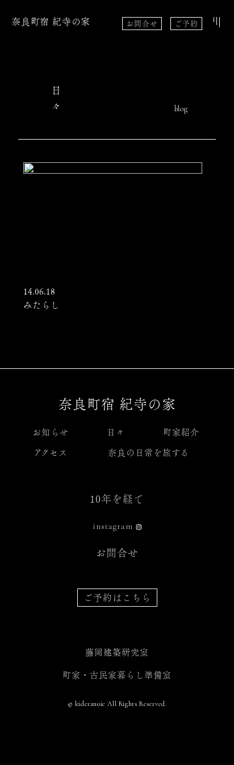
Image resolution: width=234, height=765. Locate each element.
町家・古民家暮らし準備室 (117, 675)
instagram (113, 526)
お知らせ (50, 432)
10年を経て (117, 499)
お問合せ (142, 23)
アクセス (51, 452)
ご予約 (186, 23)
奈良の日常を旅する (148, 452)
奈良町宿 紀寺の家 (50, 21)
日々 (116, 432)
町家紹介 (181, 432)
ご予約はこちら (117, 597)
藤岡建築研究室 (117, 652)
